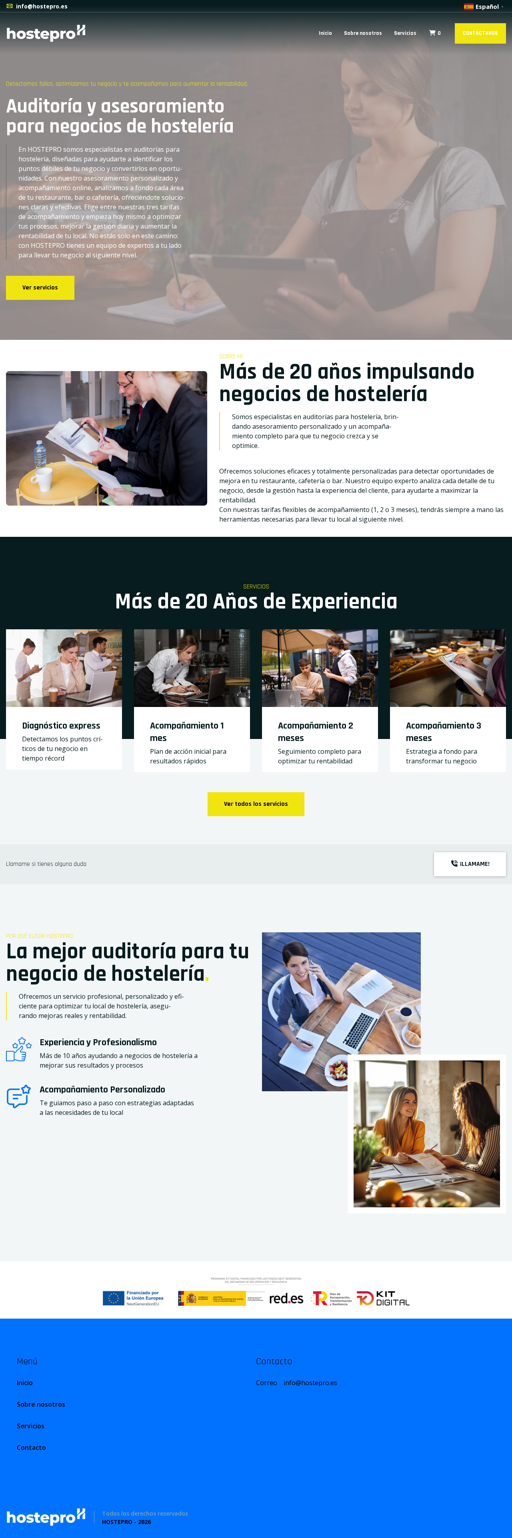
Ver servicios (40, 287)
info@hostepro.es (42, 6)
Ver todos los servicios (256, 804)
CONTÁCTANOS (480, 33)
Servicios (405, 33)
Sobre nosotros (363, 33)
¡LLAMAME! (474, 864)
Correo (296, 1382)
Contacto (31, 1447)
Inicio (325, 33)
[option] (256, 170)
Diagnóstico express (61, 726)
